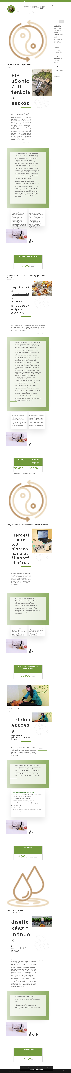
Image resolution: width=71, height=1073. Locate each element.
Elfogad (39, 1069)
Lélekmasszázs (20, 12)
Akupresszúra (57, 47)
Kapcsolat (37, 12)
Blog (33, 12)
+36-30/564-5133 (11, 1)
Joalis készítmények (15, 910)
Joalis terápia (51, 5)
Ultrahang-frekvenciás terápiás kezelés (42, 6)
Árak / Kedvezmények (27, 12)
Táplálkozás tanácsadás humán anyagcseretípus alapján (27, 276)
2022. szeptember (58, 58)
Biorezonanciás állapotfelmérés (27, 6)
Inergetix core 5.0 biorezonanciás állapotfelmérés (27, 524)
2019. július (56, 60)
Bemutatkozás (20, 5)
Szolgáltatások (10, 67)
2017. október (57, 62)
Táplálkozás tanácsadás (35, 6)
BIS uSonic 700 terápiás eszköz (19, 64)
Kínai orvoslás (58, 5)
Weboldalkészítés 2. (21, 1071)
